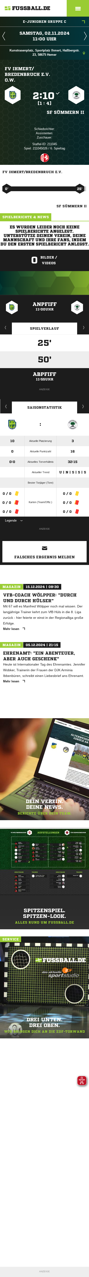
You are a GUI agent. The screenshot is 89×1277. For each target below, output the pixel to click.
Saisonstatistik (44, 407)
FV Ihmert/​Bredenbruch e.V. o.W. (27, 74)
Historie (6, 406)
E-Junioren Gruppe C (44, 21)
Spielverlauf (44, 328)
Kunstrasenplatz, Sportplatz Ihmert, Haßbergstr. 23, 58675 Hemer (44, 52)
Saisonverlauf (83, 406)
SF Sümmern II (65, 112)
